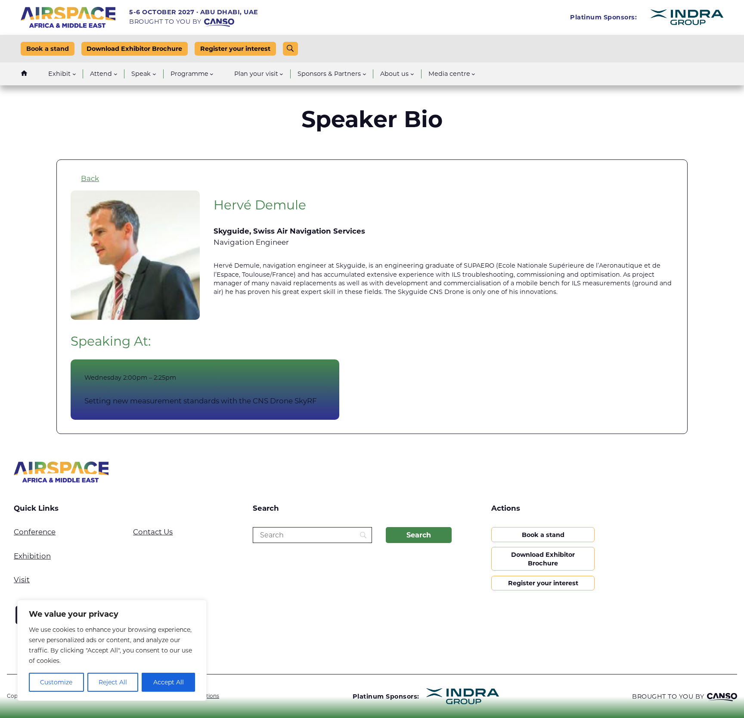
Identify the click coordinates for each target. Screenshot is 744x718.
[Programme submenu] (212, 74)
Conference (35, 532)
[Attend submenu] (116, 74)
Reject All (113, 682)
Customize (56, 682)
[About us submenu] (412, 74)
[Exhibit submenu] (74, 74)
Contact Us (153, 532)
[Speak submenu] (154, 74)
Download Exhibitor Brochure (134, 49)
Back (90, 178)
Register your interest (235, 49)
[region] (112, 650)
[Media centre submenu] (473, 74)
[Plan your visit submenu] (281, 74)
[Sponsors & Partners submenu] (364, 74)
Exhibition (32, 556)
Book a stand (47, 49)
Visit (22, 579)
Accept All (168, 682)
